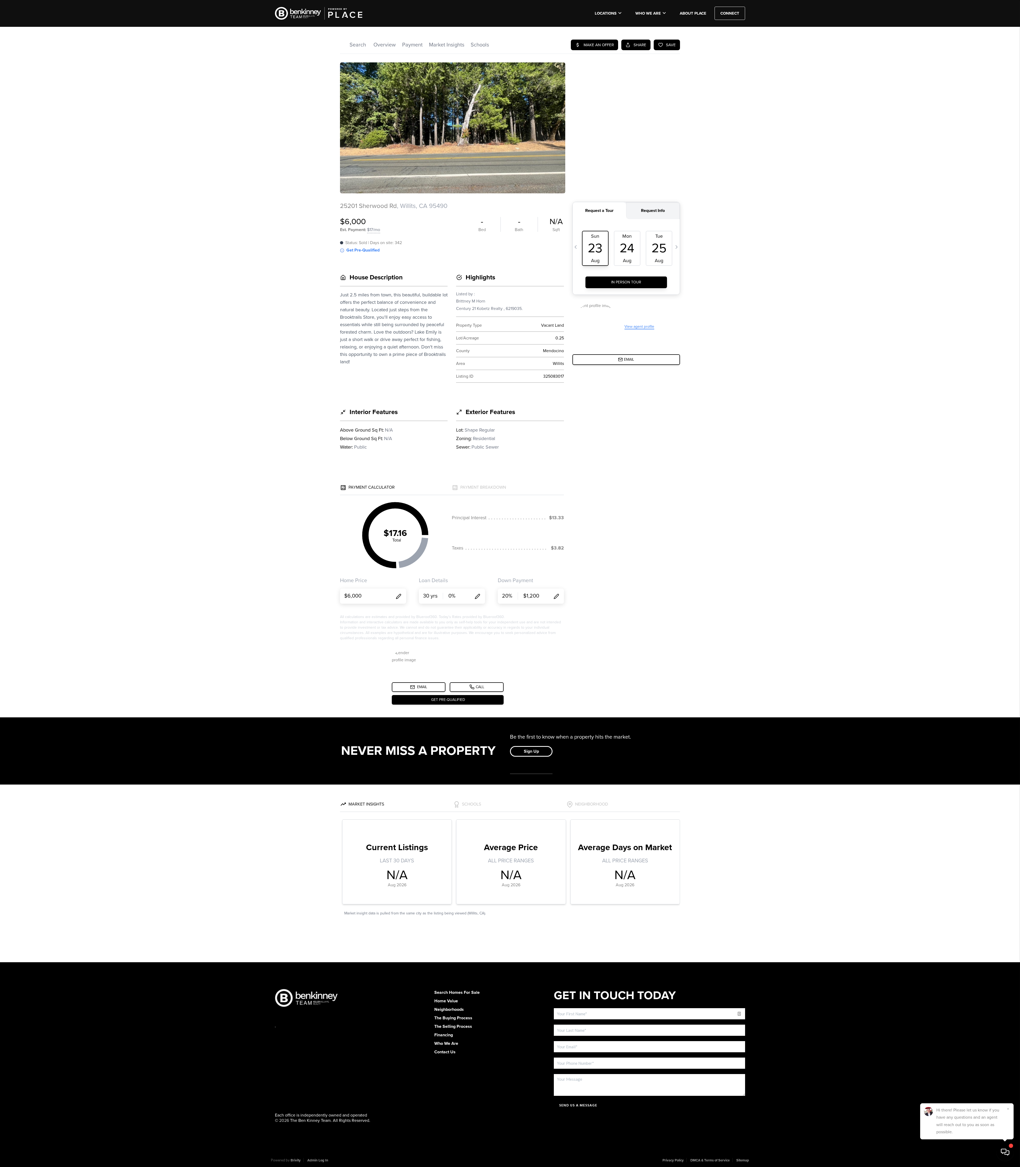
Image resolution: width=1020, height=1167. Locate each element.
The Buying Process (453, 1018)
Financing (443, 1035)
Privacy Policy (673, 1160)
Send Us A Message (578, 1105)
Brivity (296, 1160)
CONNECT (729, 13)
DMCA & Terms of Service (710, 1160)
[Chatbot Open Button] (1005, 1152)
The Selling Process (453, 1026)
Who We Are (648, 13)
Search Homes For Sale (457, 992)
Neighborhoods (449, 1009)
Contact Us (445, 1052)
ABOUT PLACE (693, 13)
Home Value (446, 1001)
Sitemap (742, 1160)
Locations (606, 13)
